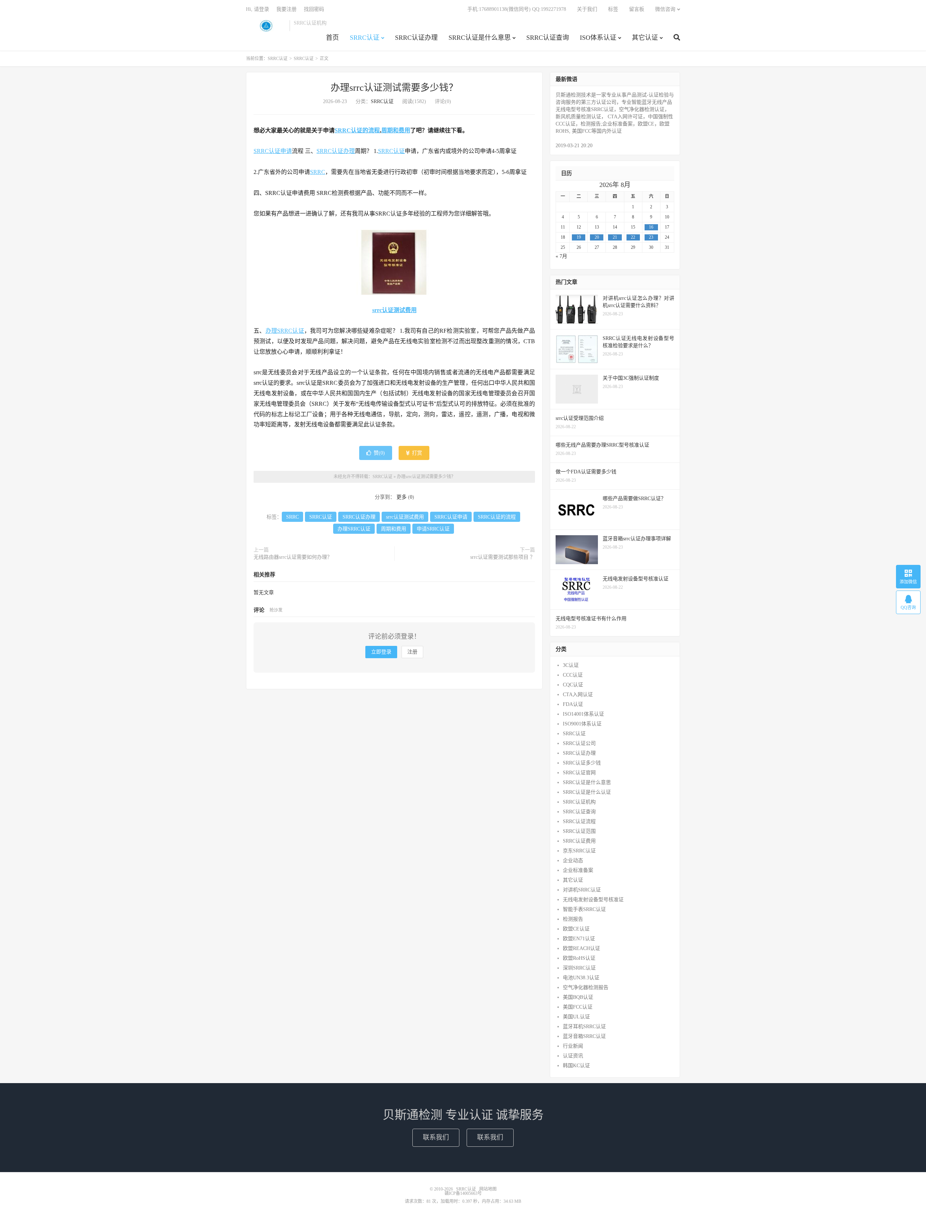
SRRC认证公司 (579, 743)
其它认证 (645, 37)
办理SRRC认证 (285, 331)
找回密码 (314, 9)
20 (597, 237)
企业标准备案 (578, 870)
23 (651, 237)
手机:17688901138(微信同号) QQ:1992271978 (516, 9)
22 (633, 237)
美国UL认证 (576, 1016)
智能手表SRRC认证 (584, 909)
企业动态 (573, 860)
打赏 (416, 453)
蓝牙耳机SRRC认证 (584, 1026)
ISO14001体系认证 (583, 714)
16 (651, 227)
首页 (332, 37)
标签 (613, 9)
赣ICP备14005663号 (463, 1193)
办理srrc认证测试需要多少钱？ (394, 87)
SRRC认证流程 (579, 821)
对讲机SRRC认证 (582, 890)
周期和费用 (395, 130)
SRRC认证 (266, 25)
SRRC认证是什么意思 (480, 37)
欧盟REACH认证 (581, 948)
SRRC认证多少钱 (582, 763)
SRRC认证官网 (579, 772)
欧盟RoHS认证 (579, 958)
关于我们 (587, 9)
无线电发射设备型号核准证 (593, 899)
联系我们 (436, 1137)
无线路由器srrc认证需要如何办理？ (293, 557)
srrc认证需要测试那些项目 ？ (502, 557)
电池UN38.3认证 (581, 977)
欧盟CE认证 (576, 929)
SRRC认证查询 (547, 37)
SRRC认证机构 (579, 802)
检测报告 (573, 919)
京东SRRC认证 (579, 850)
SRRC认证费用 (579, 841)
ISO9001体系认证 (582, 724)
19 (579, 237)
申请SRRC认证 (433, 529)
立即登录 (381, 652)
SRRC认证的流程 (357, 130)
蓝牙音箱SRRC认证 (584, 1036)
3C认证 (571, 665)
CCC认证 (573, 675)
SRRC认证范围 (579, 831)
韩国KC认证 (576, 1065)
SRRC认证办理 (416, 37)
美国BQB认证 (578, 997)
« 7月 (561, 256)
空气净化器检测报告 (585, 987)
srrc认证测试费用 (394, 310)
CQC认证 (573, 684)
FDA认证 (573, 704)
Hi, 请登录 (257, 9)
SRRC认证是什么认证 (587, 792)
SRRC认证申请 (273, 151)
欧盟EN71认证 (579, 938)
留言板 (636, 9)
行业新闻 (573, 1046)
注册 (412, 652)
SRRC (317, 172)
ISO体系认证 (598, 37)
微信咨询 (665, 9)
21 (615, 237)
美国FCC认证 (577, 1007)
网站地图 (488, 1189)
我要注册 (286, 9)
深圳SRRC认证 (579, 968)
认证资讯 (573, 1056)
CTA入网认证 (578, 694)
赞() (379, 453)
